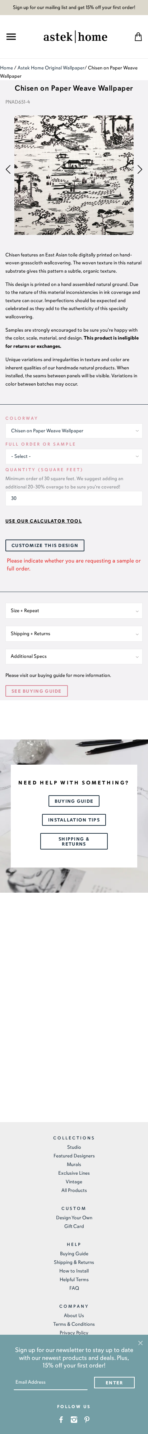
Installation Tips (74, 820)
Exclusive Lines (74, 1173)
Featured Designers (74, 1156)
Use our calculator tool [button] (43, 521)
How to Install (74, 1271)
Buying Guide (74, 801)
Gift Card (74, 1226)
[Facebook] (61, 1419)
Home (6, 68)
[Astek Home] (75, 36)
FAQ (74, 1288)
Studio (74, 1147)
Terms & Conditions (74, 1324)
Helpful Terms (74, 1279)
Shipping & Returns (74, 841)
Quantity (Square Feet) (44, 469)
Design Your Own (74, 1218)
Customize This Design (44, 545)
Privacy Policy (74, 1333)
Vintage (74, 1182)
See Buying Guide (36, 691)
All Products (74, 1190)
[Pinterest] (87, 1419)
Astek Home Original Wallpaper (51, 68)
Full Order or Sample (40, 444)
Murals (74, 1164)
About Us (74, 1315)
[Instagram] (74, 1419)
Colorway (21, 418)
